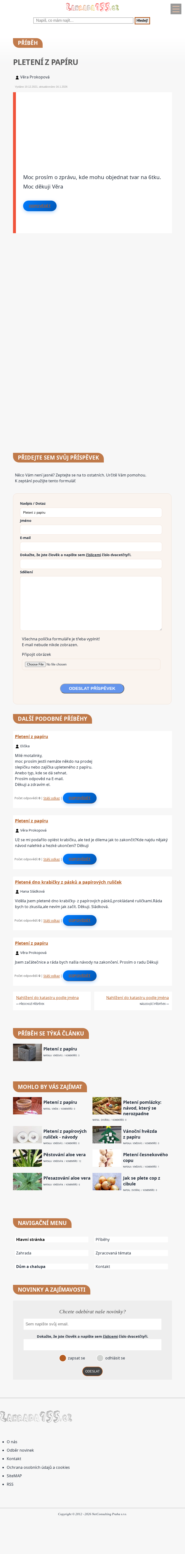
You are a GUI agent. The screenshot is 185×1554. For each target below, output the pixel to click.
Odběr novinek (20, 1450)
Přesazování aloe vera (67, 1178)
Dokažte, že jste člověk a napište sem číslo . (75, 554)
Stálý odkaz (51, 798)
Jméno (25, 520)
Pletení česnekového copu (145, 1157)
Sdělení (26, 571)
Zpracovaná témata (113, 1253)
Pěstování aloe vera (64, 1154)
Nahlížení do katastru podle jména (47, 997)
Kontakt (103, 1266)
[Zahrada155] (92, 12)
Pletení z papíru (31, 736)
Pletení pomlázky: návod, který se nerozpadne (142, 1107)
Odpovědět (40, 206)
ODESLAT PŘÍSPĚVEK (92, 688)
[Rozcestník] (176, 9)
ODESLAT (92, 1371)
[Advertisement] (94, 126)
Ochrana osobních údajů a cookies (38, 1467)
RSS (10, 1484)
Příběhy (103, 1239)
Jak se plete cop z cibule (141, 1180)
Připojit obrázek (36, 654)
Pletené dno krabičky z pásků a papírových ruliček (68, 882)
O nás (12, 1441)
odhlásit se (114, 1358)
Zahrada (23, 1253)
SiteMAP (14, 1475)
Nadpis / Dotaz (33, 503)
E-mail (25, 537)
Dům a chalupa (31, 1266)
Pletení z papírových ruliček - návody (65, 1134)
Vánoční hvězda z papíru (140, 1134)
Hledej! (142, 21)
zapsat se (76, 1358)
